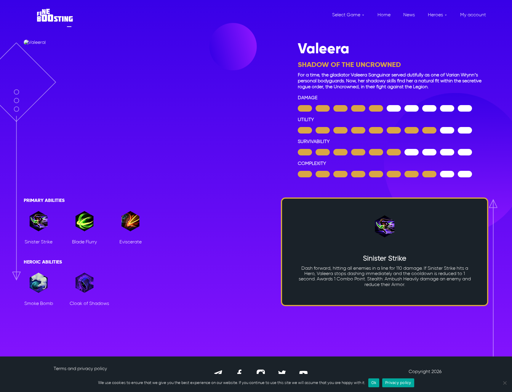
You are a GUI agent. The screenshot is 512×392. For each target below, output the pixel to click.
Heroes (435, 14)
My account (473, 14)
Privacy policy (398, 382)
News (409, 14)
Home (384, 14)
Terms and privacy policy (80, 368)
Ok (374, 382)
